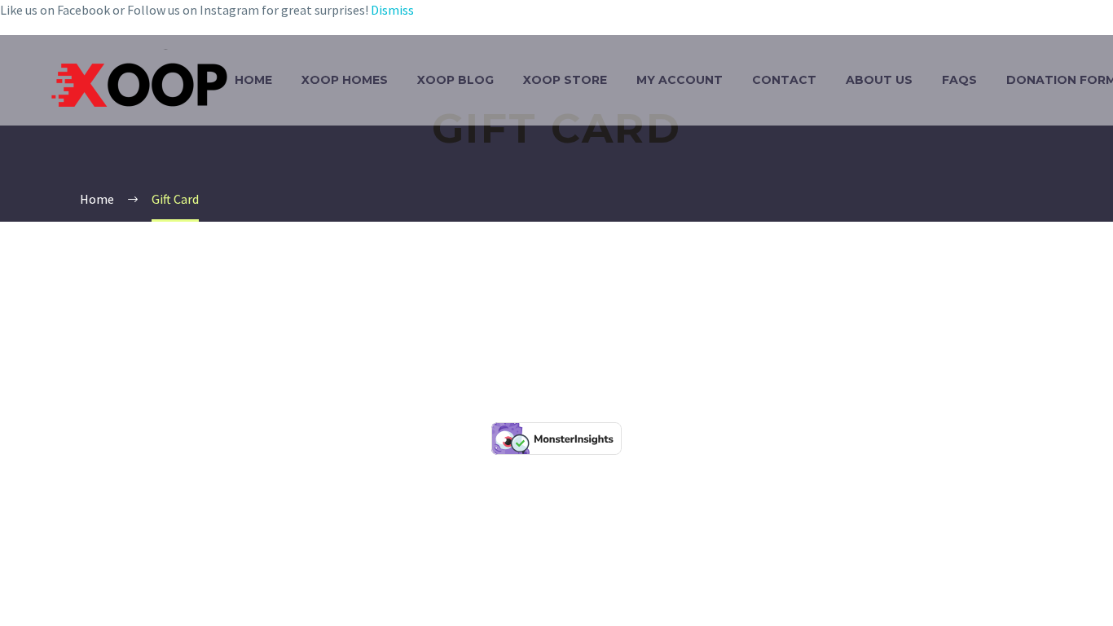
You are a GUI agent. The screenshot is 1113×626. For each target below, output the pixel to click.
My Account (679, 80)
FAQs (959, 80)
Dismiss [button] (392, 10)
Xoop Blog (455, 80)
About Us (879, 80)
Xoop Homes (344, 80)
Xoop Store (565, 80)
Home (253, 80)
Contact (784, 80)
